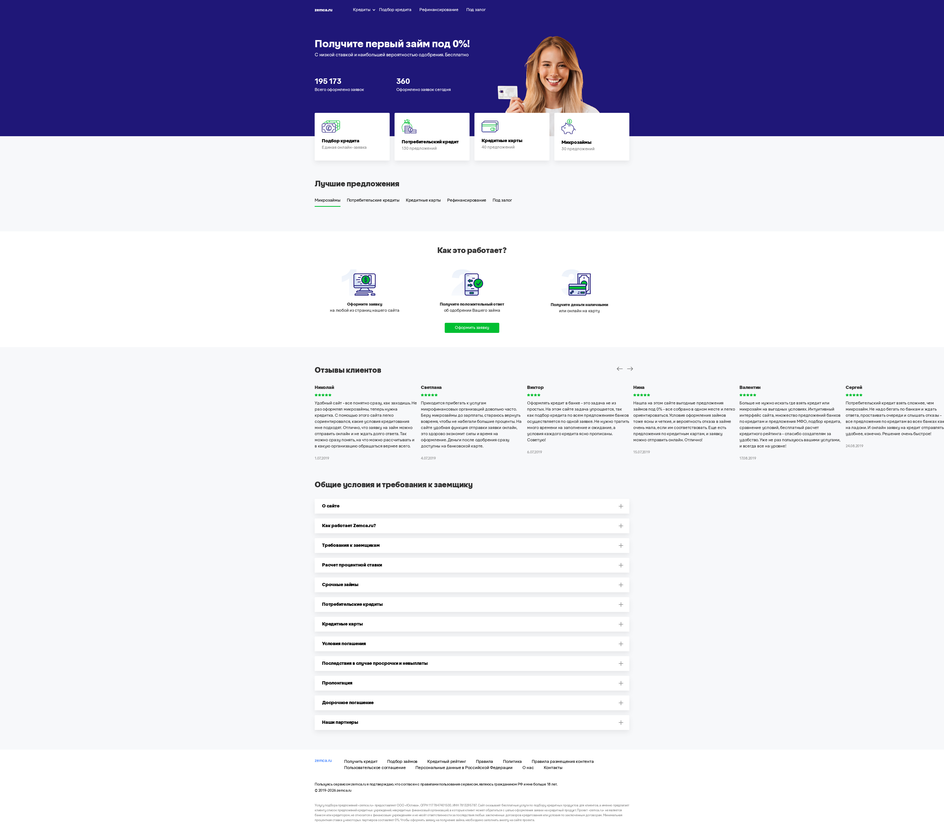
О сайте (330, 506)
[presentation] (620, 369)
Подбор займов (402, 762)
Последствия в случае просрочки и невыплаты (375, 663)
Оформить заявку (472, 328)
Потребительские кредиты (373, 200)
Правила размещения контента (563, 762)
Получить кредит (360, 762)
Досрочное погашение (347, 703)
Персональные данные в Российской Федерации (464, 768)
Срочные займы (340, 585)
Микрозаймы (327, 200)
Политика (512, 762)
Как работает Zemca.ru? (349, 526)
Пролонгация (337, 683)
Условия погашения (344, 644)
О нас (528, 768)
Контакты (553, 768)
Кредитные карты (423, 200)
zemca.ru (323, 10)
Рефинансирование (438, 10)
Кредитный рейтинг (446, 762)
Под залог (476, 10)
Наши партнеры (340, 722)
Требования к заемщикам (351, 545)
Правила (484, 762)
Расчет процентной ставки (352, 565)
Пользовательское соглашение (375, 768)
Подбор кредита (395, 10)
